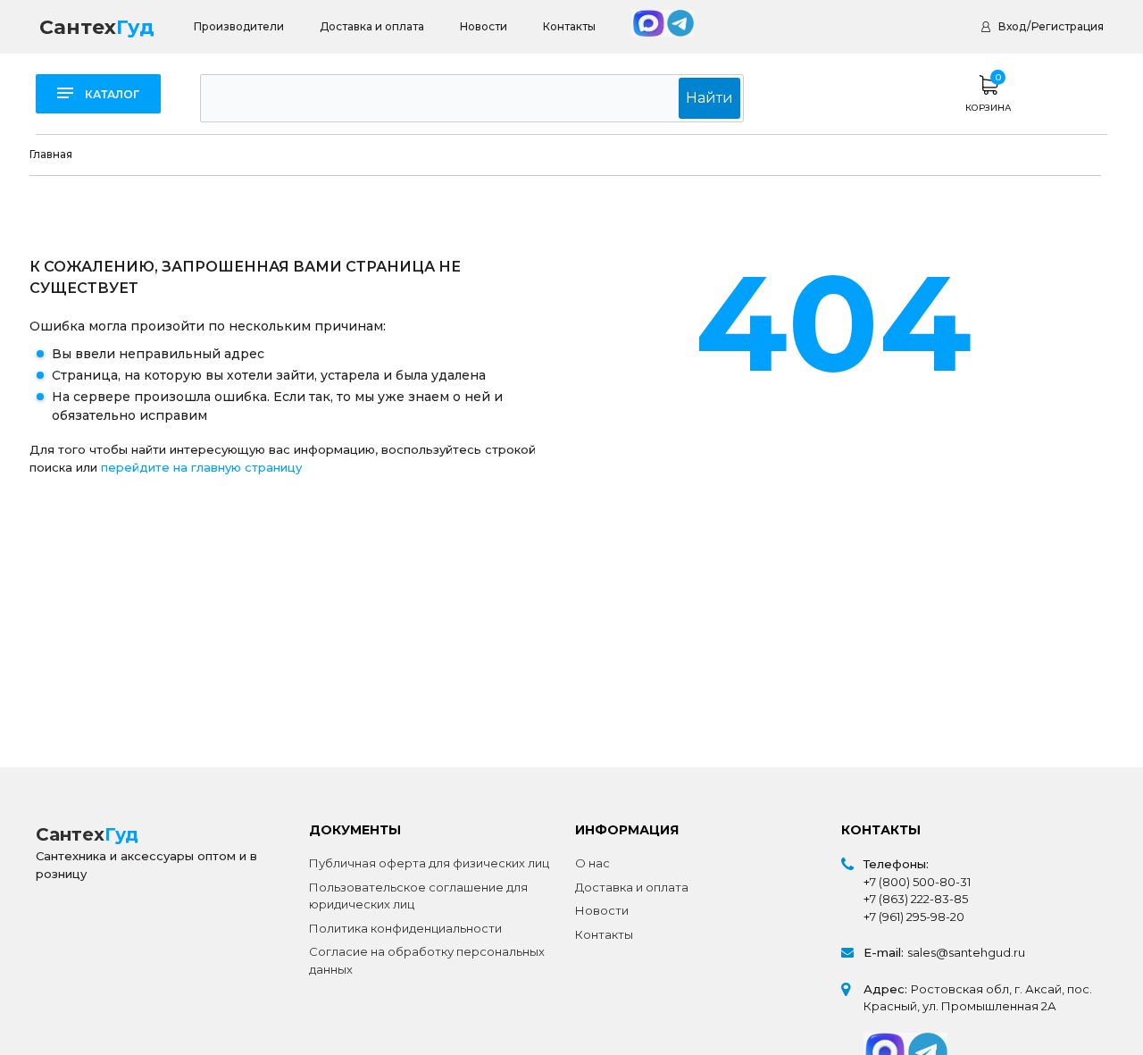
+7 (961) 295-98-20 (914, 916)
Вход (1012, 26)
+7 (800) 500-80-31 (917, 882)
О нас (592, 863)
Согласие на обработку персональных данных (427, 960)
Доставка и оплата (372, 26)
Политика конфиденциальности (405, 928)
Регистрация (1067, 26)
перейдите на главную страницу (201, 467)
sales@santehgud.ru (966, 952)
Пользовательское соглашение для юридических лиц (418, 896)
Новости (483, 26)
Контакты (569, 26)
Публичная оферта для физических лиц (429, 863)
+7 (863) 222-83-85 (916, 899)
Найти (709, 97)
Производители (239, 26)
